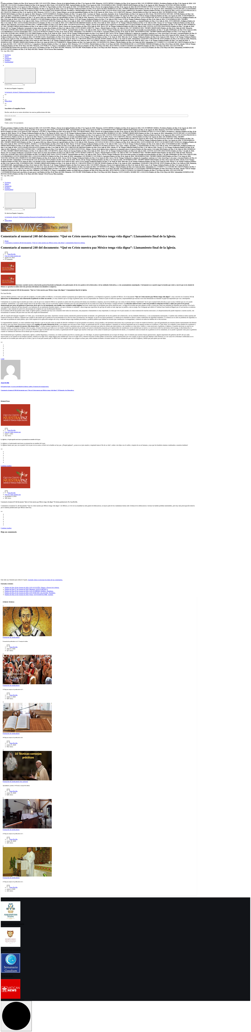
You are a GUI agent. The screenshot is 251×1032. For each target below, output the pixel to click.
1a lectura (8, 92)
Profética (7, 60)
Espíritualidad (9, 62)
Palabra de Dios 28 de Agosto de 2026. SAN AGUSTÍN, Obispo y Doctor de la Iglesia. (32, 587)
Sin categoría (24, 781)
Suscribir (7, 119)
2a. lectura (14, 92)
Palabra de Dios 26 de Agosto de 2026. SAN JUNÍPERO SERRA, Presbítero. (29, 591)
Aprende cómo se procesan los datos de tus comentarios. (45, 580)
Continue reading (6, 466)
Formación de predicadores (11, 637)
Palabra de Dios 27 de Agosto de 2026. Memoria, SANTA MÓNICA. (26, 589)
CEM (2, 359)
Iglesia (7, 56)
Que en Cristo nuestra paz (13, 256)
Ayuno (53, 92)
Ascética (48, 92)
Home (7, 241)
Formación (8, 58)
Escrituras (8, 55)
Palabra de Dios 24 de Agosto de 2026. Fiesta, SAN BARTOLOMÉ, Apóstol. (29, 594)
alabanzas (22, 92)
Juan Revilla (11, 254)
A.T (18, 92)
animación (28, 92)
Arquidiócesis (41, 92)
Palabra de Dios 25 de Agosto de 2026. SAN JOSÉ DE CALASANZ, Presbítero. (30, 593)
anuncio (34, 92)
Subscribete (8, 101)
